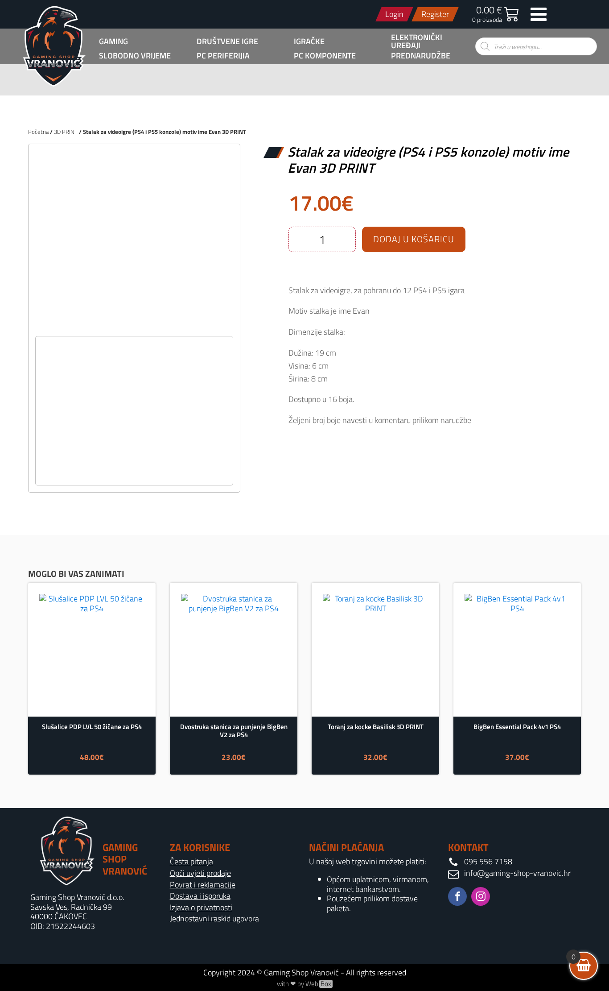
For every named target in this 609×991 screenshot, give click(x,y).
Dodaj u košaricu (413, 239)
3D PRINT (66, 131)
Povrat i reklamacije (202, 885)
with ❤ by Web (304, 984)
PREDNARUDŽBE (420, 56)
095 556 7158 (488, 862)
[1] (134, 326)
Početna (38, 131)
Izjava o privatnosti (201, 907)
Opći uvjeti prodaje (200, 873)
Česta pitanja (191, 862)
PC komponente (325, 56)
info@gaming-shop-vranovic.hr (517, 873)
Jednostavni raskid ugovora (214, 919)
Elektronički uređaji (416, 41)
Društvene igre (227, 41)
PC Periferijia (223, 56)
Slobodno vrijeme (135, 56)
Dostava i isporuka (200, 896)
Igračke (309, 41)
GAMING (113, 41)
